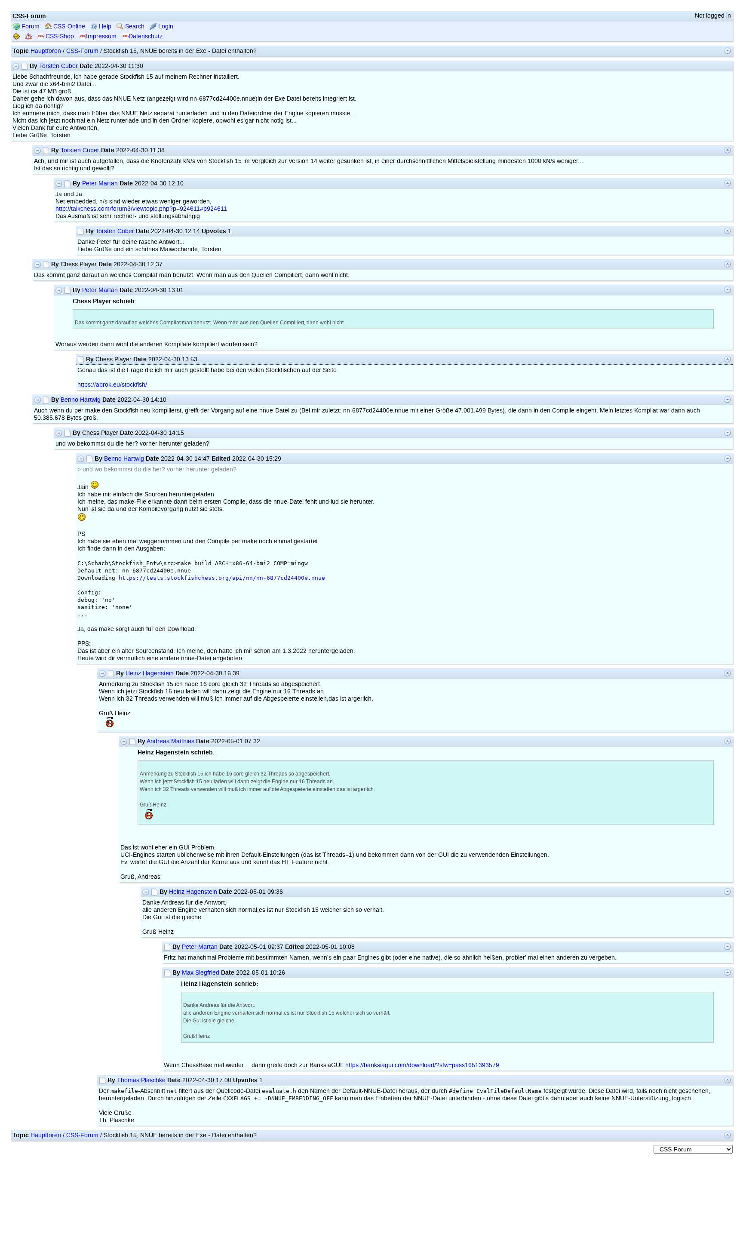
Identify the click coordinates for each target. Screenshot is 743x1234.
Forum (30, 26)
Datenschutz (146, 36)
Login (165, 26)
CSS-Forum (82, 51)
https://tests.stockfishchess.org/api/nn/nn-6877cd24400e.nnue (222, 578)
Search (133, 26)
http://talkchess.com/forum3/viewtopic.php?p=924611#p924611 (141, 208)
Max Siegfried (200, 972)
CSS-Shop (59, 36)
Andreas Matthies (170, 741)
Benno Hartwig (81, 399)
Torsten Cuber (58, 66)
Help (104, 26)
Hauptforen (46, 51)
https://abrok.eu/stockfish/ (112, 384)
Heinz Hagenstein (150, 673)
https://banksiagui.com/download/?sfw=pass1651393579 (422, 1065)
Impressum (101, 36)
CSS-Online (68, 26)
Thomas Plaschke (141, 1080)
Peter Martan (100, 183)
